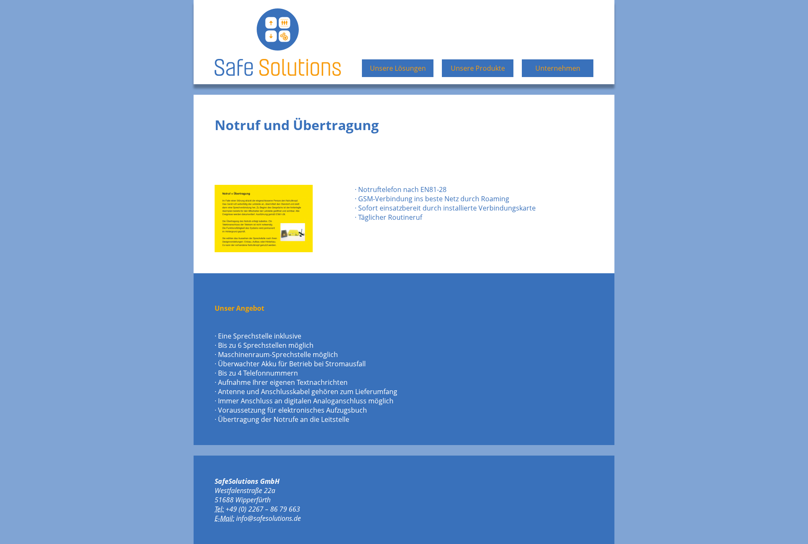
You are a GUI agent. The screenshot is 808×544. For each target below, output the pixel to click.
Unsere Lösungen (398, 68)
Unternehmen (557, 68)
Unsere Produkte (478, 68)
